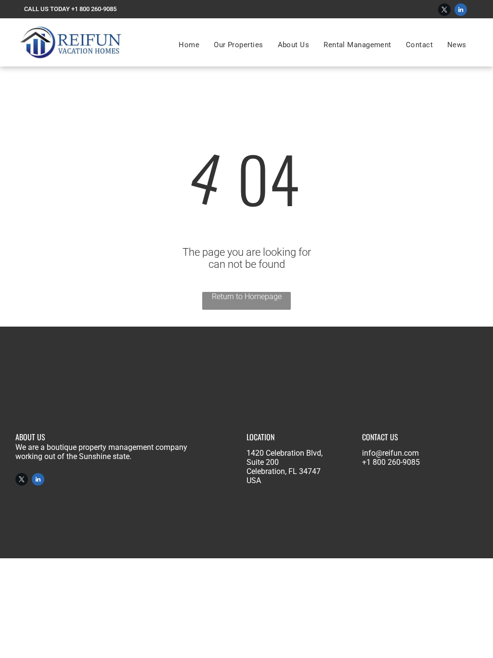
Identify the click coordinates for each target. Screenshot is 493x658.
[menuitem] (189, 45)
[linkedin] (460, 10)
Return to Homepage (247, 296)
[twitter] (444, 10)
